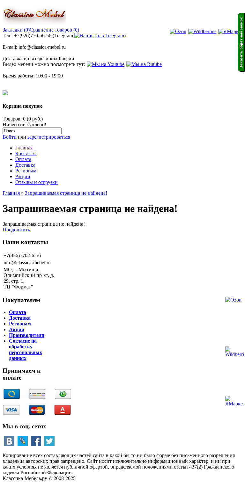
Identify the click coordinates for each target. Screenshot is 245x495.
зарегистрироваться (48, 137)
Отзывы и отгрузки (36, 182)
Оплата (23, 159)
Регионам (25, 170)
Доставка (25, 165)
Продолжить (16, 229)
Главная (24, 147)
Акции (22, 176)
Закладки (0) (16, 30)
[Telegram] (99, 35)
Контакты (26, 153)
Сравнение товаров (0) (54, 30)
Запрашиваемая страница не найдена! (66, 193)
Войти (10, 137)
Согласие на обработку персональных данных (25, 349)
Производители (26, 335)
